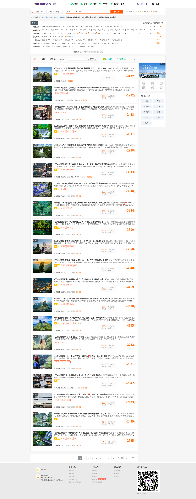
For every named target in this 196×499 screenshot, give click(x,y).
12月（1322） (84, 30)
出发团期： (57, 81)
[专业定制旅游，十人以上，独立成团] (152, 70)
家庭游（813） (56, 43)
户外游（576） (76, 43)
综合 (34, 59)
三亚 (150, 11)
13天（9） (140, 33)
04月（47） (118, 30)
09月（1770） (55, 30)
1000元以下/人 (46, 46)
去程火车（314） (70, 40)
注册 (157, 4)
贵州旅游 (53, 17)
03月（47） (110, 30)
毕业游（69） (97, 43)
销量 (43, 59)
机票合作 (98, 479)
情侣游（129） (86, 43)
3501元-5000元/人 (80, 46)
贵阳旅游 (61, 17)
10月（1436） (65, 30)
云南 (137, 11)
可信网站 (71, 473)
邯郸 (37, 12)
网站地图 (71, 476)
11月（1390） (74, 30)
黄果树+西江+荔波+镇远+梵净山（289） (54, 26)
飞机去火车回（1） (118, 40)
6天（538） (84, 33)
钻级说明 (70, 36)
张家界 (146, 11)
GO (133, 458)
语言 (54, 4)
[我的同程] (141, 4)
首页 (40, 17)
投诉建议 (117, 473)
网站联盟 (94, 476)
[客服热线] (138, 4)
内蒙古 (155, 11)
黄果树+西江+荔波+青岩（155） (94, 26)
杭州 (158, 117)
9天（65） (109, 33)
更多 (151, 26)
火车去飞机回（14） (105, 40)
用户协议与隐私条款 (75, 482)
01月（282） (93, 30)
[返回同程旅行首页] (42, 4)
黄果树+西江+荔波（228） (75, 26)
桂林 (158, 112)
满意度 (52, 59)
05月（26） (126, 30)
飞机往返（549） (58, 40)
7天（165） (93, 33)
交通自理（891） (47, 40)
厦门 (146, 123)
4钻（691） (53, 36)
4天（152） (68, 33)
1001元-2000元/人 (56, 46)
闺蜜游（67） (106, 43)
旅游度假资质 (73, 479)
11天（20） (125, 33)
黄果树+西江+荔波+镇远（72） (114, 26)
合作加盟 (94, 471)
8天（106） (101, 33)
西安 (146, 117)
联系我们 (117, 471)
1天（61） (45, 33)
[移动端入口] (147, 4)
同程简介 (71, 471)
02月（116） (101, 30)
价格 (61, 59)
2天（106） (52, 33)
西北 (141, 11)
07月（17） (143, 30)
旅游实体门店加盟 (97, 482)
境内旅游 (46, 17)
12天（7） (133, 33)
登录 (153, 4)
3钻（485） (45, 36)
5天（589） (76, 33)
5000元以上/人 (90, 46)
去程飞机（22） (92, 40)
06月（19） (134, 30)
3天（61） (60, 33)
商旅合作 (94, 473)
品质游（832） (46, 43)
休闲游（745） (66, 43)
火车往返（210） (81, 40)
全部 (34, 23)
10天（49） (117, 33)
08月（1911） (46, 30)
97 (109, 458)
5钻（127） (61, 36)
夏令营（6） (115, 43)
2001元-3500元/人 (68, 46)
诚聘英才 (117, 476)
